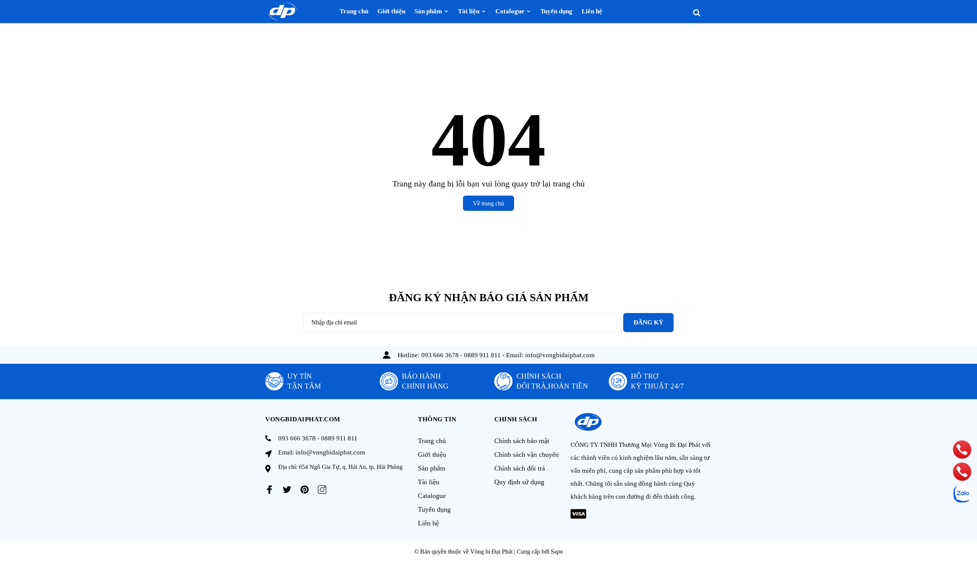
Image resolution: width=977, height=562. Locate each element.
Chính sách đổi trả (519, 468)
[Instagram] (322, 489)
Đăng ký (648, 322)
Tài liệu (428, 482)
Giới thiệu (432, 454)
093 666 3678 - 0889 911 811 (461, 355)
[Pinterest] (304, 489)
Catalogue (432, 495)
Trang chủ (432, 441)
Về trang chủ (488, 203)
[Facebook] (269, 489)
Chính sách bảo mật (521, 441)
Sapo (557, 551)
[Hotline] (962, 449)
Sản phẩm (431, 468)
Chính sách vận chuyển (526, 454)
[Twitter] (287, 489)
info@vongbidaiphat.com (560, 355)
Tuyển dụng (434, 509)
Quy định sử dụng (519, 482)
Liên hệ (428, 523)
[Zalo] (962, 494)
